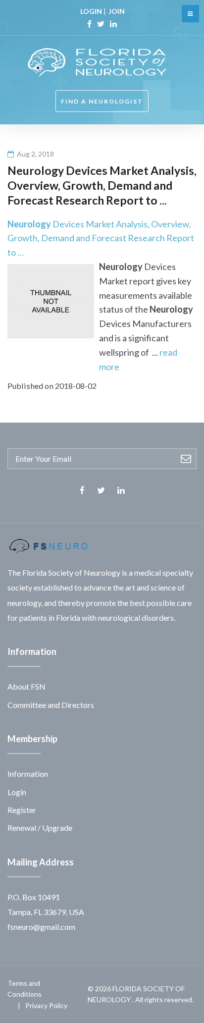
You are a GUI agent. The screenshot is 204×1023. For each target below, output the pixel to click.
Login (16, 792)
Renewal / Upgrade (39, 827)
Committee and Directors (50, 704)
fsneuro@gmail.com (41, 926)
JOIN (116, 11)
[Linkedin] (113, 24)
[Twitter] (100, 24)
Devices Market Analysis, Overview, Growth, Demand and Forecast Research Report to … (100, 238)
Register (21, 809)
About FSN (26, 686)
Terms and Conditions (24, 988)
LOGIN (91, 11)
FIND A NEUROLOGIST (102, 101)
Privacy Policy (46, 1005)
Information (27, 773)
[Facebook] (89, 24)
